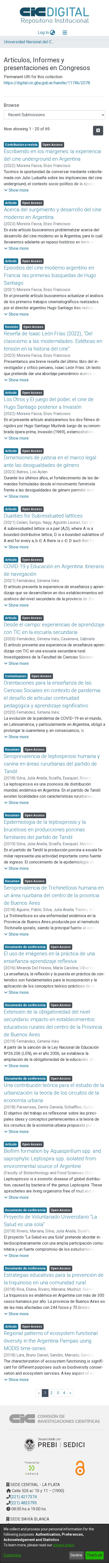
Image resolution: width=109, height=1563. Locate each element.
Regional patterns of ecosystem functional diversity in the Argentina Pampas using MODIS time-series (51, 1340)
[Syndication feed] (98, 130)
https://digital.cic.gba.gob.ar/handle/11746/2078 (47, 82)
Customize (12, 1555)
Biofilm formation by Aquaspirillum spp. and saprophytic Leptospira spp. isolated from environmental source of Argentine (52, 1158)
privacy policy (63, 1545)
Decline (76, 1555)
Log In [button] (43, 32)
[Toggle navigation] (65, 33)
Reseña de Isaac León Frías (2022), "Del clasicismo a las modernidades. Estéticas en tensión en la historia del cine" (53, 341)
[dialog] (54, 1543)
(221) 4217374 (23, 1496)
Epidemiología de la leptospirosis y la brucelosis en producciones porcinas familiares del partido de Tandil (45, 829)
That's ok (94, 1555)
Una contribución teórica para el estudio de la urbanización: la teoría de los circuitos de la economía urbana (54, 1092)
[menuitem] (52, 33)
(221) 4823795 (23, 1502)
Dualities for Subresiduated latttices (43, 516)
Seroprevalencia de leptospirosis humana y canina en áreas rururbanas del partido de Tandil (52, 763)
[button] (16, 190)
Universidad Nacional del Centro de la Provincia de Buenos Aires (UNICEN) (29, 41)
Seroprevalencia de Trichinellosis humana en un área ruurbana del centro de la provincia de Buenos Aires (54, 895)
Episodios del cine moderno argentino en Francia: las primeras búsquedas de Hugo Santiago (50, 275)
